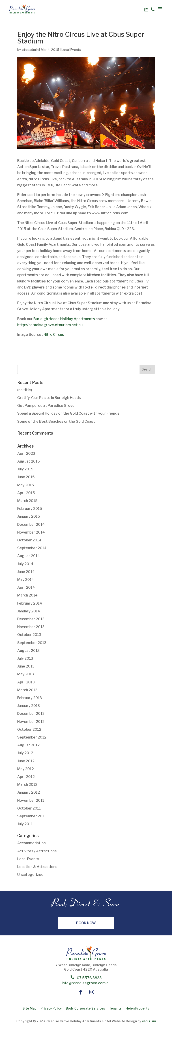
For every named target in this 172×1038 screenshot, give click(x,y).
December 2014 (31, 524)
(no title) (24, 390)
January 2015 (28, 516)
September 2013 (31, 643)
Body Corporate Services (85, 1008)
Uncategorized (30, 874)
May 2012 (25, 769)
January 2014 (28, 611)
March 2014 (27, 595)
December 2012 (31, 713)
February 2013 (29, 698)
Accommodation (31, 843)
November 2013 (31, 627)
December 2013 (31, 619)
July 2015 (25, 469)
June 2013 (25, 666)
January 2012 (28, 792)
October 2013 (29, 635)
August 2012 (28, 745)
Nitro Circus (53, 334)
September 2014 (32, 548)
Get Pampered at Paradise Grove (46, 405)
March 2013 (27, 690)
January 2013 (28, 706)
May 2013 (25, 674)
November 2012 (31, 721)
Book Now (86, 923)
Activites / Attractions (37, 851)
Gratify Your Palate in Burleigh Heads (49, 398)
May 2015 (25, 485)
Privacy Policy (51, 1008)
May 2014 (25, 579)
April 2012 (26, 777)
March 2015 (27, 501)
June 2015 (26, 477)
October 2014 (29, 540)
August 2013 (28, 650)
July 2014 (25, 564)
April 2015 (26, 493)
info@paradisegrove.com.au (86, 983)
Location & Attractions (37, 867)
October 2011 (29, 808)
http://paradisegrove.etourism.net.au (50, 325)
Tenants (115, 1008)
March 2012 (27, 784)
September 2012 (31, 737)
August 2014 (28, 556)
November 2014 (31, 532)
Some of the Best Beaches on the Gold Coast (56, 421)
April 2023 (26, 453)
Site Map (30, 1008)
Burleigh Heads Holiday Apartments (64, 319)
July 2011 (25, 824)
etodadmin (30, 50)
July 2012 (25, 753)
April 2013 (26, 682)
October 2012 (29, 729)
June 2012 (25, 761)
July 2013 (25, 658)
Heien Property (137, 1008)
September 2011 (31, 816)
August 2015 (28, 461)
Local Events (71, 50)
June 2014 (26, 572)
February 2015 (29, 508)
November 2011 (30, 800)
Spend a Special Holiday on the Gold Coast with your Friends (68, 413)
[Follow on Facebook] (80, 992)
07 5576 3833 (89, 978)
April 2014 (26, 587)
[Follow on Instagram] (91, 992)
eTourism (148, 1021)
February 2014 (29, 603)
